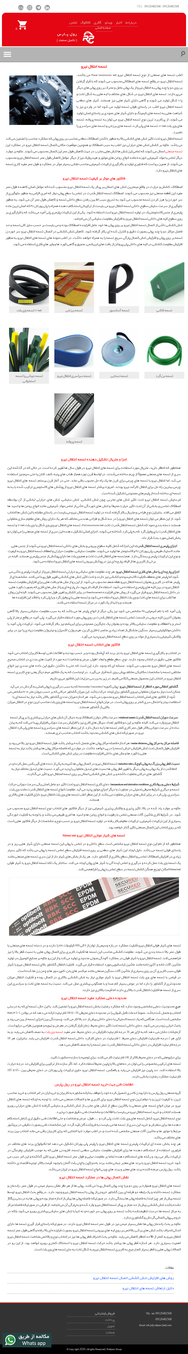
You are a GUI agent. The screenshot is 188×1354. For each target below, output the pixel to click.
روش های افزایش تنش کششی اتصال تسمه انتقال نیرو (133, 1278)
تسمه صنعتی (173, 151)
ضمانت (110, 1332)
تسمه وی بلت (54, 1032)
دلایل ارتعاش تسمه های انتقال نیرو (148, 1288)
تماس (73, 22)
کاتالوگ (85, 22)
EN (21, 7)
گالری (97, 22)
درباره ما (131, 22)
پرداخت (110, 1320)
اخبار (119, 22)
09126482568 (152, 6)
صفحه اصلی (103, 28)
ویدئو (108, 22)
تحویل (111, 1326)
